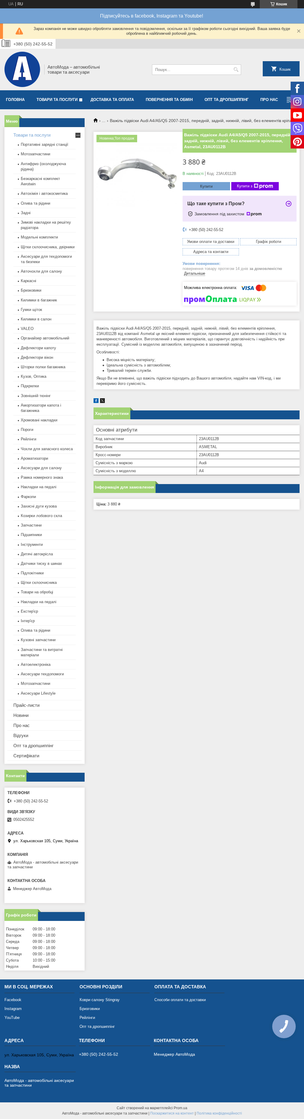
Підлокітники (32, 573)
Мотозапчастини (35, 154)
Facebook (12, 1000)
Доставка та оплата (112, 99)
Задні (26, 213)
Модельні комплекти (39, 237)
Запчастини (31, 525)
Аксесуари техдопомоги (42, 674)
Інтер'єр (28, 621)
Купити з (244, 186)
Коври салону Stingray (100, 1000)
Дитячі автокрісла (37, 554)
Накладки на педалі (38, 487)
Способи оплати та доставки (180, 1000)
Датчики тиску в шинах (41, 563)
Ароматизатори (34, 458)
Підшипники (31, 534)
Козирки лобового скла (41, 515)
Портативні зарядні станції (44, 144)
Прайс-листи (26, 705)
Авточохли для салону (41, 271)
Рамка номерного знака (42, 477)
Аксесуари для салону (41, 468)
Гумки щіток (31, 309)
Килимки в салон (36, 319)
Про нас (269, 99)
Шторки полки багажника (43, 367)
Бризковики (31, 290)
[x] (102, 401)
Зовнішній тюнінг (36, 395)
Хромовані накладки (39, 420)
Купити (206, 186)
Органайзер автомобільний (45, 338)
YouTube (12, 1017)
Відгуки (20, 735)
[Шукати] (236, 69)
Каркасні (28, 281)
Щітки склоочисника (39, 582)
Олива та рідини (35, 203)
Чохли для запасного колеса (47, 449)
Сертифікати (26, 755)
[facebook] (96, 401)
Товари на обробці (37, 592)
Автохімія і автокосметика (44, 193)
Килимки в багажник (39, 300)
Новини (20, 715)
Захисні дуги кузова (39, 506)
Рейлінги (28, 439)
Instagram (13, 1008)
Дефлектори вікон (37, 357)
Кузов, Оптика (33, 376)
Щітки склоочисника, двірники (48, 247)
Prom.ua (180, 1108)
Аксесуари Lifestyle (38, 693)
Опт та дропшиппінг (226, 99)
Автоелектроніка (35, 664)
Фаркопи (28, 496)
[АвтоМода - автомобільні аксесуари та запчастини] (22, 69)
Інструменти (32, 544)
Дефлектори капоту (38, 348)
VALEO (27, 328)
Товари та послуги (57, 99)
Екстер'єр (29, 611)
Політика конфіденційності (219, 1113)
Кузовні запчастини (38, 640)
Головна (15, 99)
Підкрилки (30, 386)
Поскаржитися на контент (172, 1113)
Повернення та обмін (169, 99)
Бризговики (90, 1008)
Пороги (27, 429)
